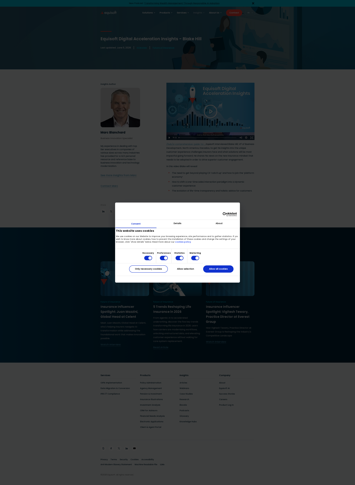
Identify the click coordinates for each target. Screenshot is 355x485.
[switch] (161, 258)
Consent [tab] (136, 223)
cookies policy (183, 242)
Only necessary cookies (148, 269)
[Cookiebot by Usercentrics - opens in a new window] (225, 214)
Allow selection (185, 269)
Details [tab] (178, 223)
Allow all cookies (218, 269)
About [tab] (219, 223)
